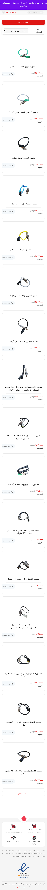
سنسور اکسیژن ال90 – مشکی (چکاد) (23, 341)
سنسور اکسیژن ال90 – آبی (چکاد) (23, 204)
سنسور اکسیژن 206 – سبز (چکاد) (23, 66)
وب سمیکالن (21, 887)
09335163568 (11, 12)
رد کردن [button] (23, 6)
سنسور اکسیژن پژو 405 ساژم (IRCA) (23, 484)
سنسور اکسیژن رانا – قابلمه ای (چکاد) (23, 579)
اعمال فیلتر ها (23, 22)
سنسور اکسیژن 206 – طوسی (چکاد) (23, 112)
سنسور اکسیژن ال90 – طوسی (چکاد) (23, 295)
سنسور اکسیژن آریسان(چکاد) (23, 158)
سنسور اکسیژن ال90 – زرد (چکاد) (23, 250)
